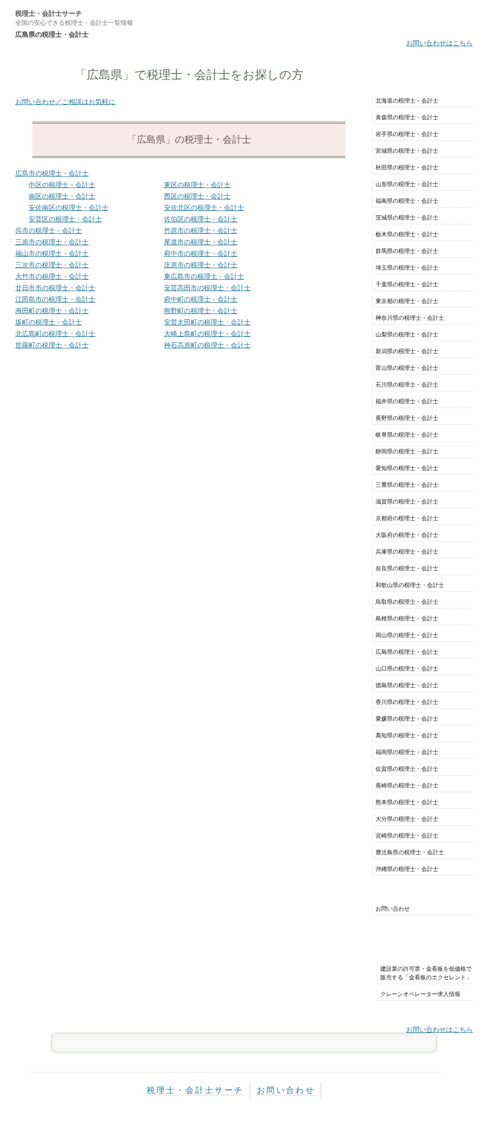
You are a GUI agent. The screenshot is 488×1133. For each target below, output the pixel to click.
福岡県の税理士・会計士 (407, 752)
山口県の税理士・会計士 (407, 668)
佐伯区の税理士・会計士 (200, 219)
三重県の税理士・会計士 (407, 485)
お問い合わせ (393, 908)
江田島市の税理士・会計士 (55, 299)
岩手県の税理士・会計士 (407, 134)
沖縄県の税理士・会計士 (407, 869)
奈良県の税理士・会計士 (407, 568)
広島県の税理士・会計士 (407, 652)
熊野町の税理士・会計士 (200, 311)
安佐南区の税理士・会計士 (69, 207)
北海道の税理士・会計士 (407, 100)
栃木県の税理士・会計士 (407, 234)
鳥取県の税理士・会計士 (407, 601)
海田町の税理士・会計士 (52, 311)
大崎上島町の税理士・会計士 (207, 333)
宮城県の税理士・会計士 (407, 150)
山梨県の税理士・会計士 (407, 334)
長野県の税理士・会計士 (407, 418)
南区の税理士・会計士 (62, 196)
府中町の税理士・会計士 (200, 299)
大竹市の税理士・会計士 (52, 276)
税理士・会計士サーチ (48, 13)
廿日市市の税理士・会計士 (55, 288)
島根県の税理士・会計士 (407, 618)
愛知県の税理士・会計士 (407, 468)
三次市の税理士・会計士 (52, 265)
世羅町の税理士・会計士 (52, 345)
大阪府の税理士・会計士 (407, 535)
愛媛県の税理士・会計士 (407, 718)
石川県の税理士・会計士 (407, 384)
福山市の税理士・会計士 (52, 253)
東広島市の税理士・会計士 (204, 276)
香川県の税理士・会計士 (407, 702)
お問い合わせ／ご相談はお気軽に (65, 101)
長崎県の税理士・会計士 (407, 785)
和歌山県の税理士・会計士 (410, 585)
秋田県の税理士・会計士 (407, 167)
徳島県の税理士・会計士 (407, 685)
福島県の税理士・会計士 (407, 201)
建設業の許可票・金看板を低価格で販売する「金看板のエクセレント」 (426, 973)
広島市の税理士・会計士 (52, 173)
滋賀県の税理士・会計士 (407, 501)
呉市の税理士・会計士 (48, 230)
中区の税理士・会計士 (62, 185)
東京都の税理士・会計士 (407, 301)
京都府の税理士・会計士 (407, 518)
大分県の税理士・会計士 (407, 819)
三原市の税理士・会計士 (52, 242)
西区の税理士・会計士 (197, 196)
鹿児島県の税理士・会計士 (410, 852)
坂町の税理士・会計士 (48, 322)
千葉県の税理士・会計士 (407, 284)
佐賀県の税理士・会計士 (407, 769)
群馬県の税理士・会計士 (407, 251)
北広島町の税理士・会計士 (55, 333)
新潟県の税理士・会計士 (407, 351)
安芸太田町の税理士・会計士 (207, 322)
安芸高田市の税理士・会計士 (207, 288)
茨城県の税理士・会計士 (407, 217)
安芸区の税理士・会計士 (65, 219)
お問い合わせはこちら (439, 43)
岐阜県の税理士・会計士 (407, 434)
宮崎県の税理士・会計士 (407, 835)
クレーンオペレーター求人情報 (420, 994)
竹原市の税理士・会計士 (200, 230)
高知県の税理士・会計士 (407, 735)
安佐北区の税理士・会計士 (204, 207)
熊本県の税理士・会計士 (407, 802)
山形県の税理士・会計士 (407, 184)
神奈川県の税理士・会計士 (410, 318)
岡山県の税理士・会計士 (407, 635)
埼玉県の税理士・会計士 (407, 267)
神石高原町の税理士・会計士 (207, 345)
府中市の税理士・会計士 (200, 253)
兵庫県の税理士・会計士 (407, 551)
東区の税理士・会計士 (197, 185)
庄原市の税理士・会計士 (200, 265)
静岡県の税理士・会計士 (407, 451)
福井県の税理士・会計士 (407, 401)
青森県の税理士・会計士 (407, 117)
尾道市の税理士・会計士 (200, 242)
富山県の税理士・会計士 (407, 368)
